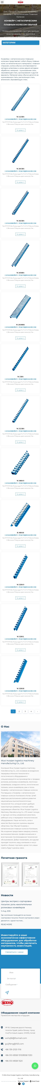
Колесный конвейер (27, 12)
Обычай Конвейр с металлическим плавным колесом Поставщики (8, 1081)
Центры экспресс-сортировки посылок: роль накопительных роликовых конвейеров (16, 904)
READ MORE (6, 925)
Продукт (12, 12)
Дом (5, 12)
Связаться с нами (14, 952)
